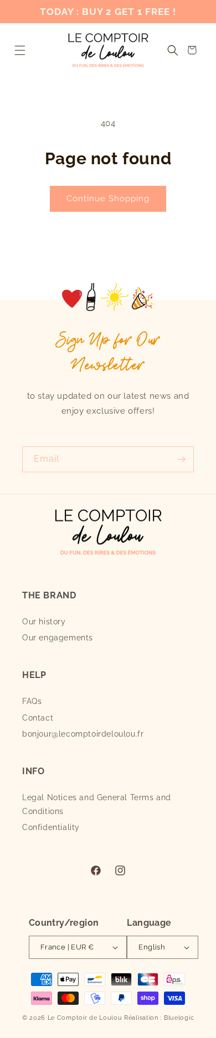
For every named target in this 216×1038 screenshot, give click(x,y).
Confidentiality (51, 827)
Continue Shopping (108, 199)
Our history (44, 621)
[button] (19, 50)
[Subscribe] (181, 459)
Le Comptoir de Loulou (85, 1017)
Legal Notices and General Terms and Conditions (96, 804)
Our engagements (57, 637)
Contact (37, 717)
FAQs (32, 701)
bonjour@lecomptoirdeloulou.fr (82, 733)
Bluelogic (179, 1017)
